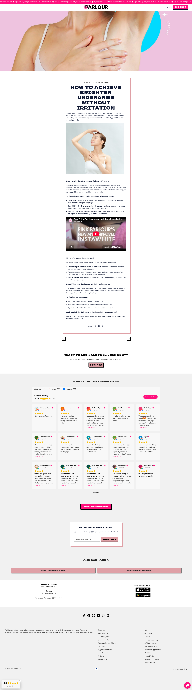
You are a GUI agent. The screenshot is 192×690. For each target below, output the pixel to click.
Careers (147, 653)
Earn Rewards (103, 653)
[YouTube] (98, 616)
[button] (187, 685)
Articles (101, 656)
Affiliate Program (150, 643)
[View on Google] (36, 409)
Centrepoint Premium (139, 570)
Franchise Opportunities (153, 650)
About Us (147, 637)
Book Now (101, 630)
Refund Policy (149, 656)
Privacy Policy (149, 662)
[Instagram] (93, 616)
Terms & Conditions (151, 659)
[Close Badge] (20, 681)
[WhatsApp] (103, 616)
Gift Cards (148, 633)
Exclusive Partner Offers (107, 643)
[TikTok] (84, 616)
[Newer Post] (128, 339)
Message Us (102, 659)
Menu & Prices (103, 633)
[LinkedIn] (108, 616)
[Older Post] (63, 339)
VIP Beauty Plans (104, 637)
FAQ (146, 630)
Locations (101, 646)
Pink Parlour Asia (16, 669)
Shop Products (103, 640)
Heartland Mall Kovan (53, 570)
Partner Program (150, 646)
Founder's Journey (151, 640)
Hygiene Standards (105, 650)
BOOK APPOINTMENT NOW (96, 507)
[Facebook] (88, 616)
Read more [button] (90, 427)
